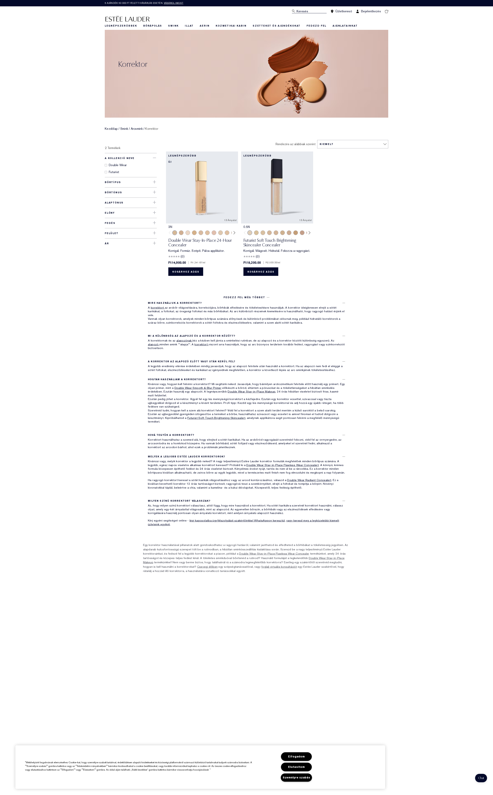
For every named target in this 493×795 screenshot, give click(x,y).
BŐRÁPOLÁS (152, 25)
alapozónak (184, 340)
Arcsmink (137, 129)
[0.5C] (187, 232)
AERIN (205, 25)
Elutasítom (296, 767)
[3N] (174, 232)
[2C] (289, 232)
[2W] (227, 232)
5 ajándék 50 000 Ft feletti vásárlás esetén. (144, 3)
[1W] (220, 232)
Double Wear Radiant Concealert (309, 480)
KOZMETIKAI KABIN (231, 25)
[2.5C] (213, 232)
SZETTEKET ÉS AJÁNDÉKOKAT (276, 25)
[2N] (207, 232)
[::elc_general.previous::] (170, 232)
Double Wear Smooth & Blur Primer (197, 388)
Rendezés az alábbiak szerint (295, 144)
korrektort (158, 308)
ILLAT (189, 25)
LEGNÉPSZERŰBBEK (121, 25)
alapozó (153, 344)
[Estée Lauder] (127, 19)
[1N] (256, 232)
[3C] (200, 232)
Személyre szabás (296, 777)
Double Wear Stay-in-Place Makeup (251, 391)
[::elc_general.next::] (233, 232)
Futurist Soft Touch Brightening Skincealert (216, 418)
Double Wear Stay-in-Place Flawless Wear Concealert (282, 465)
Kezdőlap (111, 129)
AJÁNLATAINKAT (345, 25)
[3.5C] (181, 232)
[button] (481, 778)
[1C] (269, 232)
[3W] (194, 232)
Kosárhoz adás (185, 271)
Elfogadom (296, 756)
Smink (124, 129)
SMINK (173, 25)
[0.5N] (249, 232)
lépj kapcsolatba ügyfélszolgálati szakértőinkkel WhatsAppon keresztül (237, 520)
